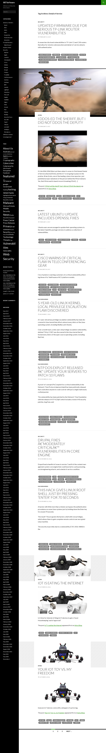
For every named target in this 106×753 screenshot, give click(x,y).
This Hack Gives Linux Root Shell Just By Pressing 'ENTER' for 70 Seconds (62, 493)
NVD (5, 104)
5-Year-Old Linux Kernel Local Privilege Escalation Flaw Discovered (62, 306)
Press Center (8, 220)
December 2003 (7, 644)
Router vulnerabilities (47, 57)
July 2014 (5, 395)
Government (7, 187)
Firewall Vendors (8, 42)
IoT (78, 196)
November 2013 (7, 415)
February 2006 (7, 622)
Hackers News (43, 299)
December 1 (6, 659)
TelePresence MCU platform (69, 292)
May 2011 (6, 490)
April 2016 (6, 343)
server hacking (71, 357)
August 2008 (6, 572)
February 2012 (7, 467)
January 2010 (7, 530)
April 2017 (6, 313)
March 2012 (6, 465)
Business (9, 156)
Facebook (6, 173)
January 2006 (7, 624)
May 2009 (6, 550)
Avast (5, 25)
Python (6, 112)
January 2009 (7, 559)
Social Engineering (46, 481)
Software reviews (8, 134)
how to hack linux (71, 352)
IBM (5, 85)
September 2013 (7, 420)
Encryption (7, 170)
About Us (8, 148)
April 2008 (6, 582)
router (82, 54)
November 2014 (7, 385)
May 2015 (6, 371)
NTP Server (62, 421)
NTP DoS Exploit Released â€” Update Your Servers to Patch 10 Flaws (62, 371)
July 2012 (5, 455)
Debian (6, 65)
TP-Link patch (61, 57)
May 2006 (6, 614)
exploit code (44, 419)
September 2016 (7, 331)
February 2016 (7, 348)
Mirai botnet (44, 722)
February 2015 (7, 378)
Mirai (55, 198)
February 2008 (7, 587)
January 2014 (7, 410)
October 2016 (7, 328)
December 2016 (7, 323)
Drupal (61, 479)
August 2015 (6, 363)
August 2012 (6, 453)
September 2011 (7, 480)
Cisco (41, 239)
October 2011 (7, 477)
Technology (44, 635)
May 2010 (6, 520)
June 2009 (6, 547)
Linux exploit (74, 546)
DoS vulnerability (70, 417)
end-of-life (62, 289)
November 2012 (7, 445)
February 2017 (7, 318)
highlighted (6, 195)
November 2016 (7, 326)
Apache (6, 52)
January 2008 (7, 589)
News (6, 214)
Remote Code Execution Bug (49, 292)
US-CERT (6, 127)
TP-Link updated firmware (48, 59)
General (8, 181)
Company (5, 158)
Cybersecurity (8, 166)
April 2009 (6, 552)
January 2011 (7, 500)
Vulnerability (44, 359)
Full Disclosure (8, 77)
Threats (53, 635)
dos (54, 289)
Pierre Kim (56, 54)
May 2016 (6, 341)
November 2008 (7, 564)
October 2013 (7, 418)
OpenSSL (74, 239)
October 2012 (7, 448)
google (5, 184)
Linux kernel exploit (68, 354)
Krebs (82, 720)
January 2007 (7, 607)
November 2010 (7, 505)
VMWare (6, 129)
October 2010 (7, 507)
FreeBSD (6, 75)
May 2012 (6, 460)
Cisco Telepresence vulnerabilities (62, 287)
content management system (68, 476)
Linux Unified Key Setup (58, 549)
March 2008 (6, 584)
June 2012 (6, 458)
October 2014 (7, 388)
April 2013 (6, 433)
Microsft (6, 94)
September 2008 (7, 569)
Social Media (10, 234)
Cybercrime (8, 163)
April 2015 (6, 373)
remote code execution (70, 54)
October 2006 (7, 612)
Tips (11, 240)
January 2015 (7, 380)
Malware (8, 202)
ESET (5, 32)
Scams (12, 229)
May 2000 (6, 656)
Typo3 (5, 122)
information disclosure (59, 546)
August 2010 (6, 512)
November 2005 (7, 627)
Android (6, 151)
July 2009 (5, 545)
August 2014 (6, 393)
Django (6, 67)
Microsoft (6, 206)
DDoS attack (44, 417)
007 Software (9, 2)
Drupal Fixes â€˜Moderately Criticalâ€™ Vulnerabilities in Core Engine (59, 447)
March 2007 (6, 604)
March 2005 (6, 637)
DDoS (59, 196)
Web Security (44, 62)
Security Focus (8, 117)
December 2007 (7, 592)
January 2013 (7, 440)
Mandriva (6, 92)
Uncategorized (7, 137)
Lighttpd (6, 90)
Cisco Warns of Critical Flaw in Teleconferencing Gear (62, 261)
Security (41, 22)
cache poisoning (45, 476)
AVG (5, 27)
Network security (68, 419)
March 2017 (6, 316)
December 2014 (7, 383)
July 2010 (5, 515)
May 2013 (6, 430)
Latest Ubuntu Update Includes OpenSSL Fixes (58, 216)
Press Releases (9, 223)
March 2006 (6, 619)
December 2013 (7, 413)
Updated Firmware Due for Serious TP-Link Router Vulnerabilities (62, 29)
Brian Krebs (50, 196)
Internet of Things (66, 632)
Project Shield (55, 722)
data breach (7, 168)
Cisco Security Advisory (68, 284)
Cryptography (51, 239)
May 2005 (6, 634)
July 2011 (5, 485)
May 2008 (6, 579)
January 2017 (7, 321)
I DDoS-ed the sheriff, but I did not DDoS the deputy (62, 120)
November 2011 (7, 475)
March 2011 (6, 495)
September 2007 (7, 597)
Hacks (11, 193)
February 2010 (7, 527)
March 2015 (6, 375)
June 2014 (6, 398)
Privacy (7, 226)
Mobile (12, 206)
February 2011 (7, 497)
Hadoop (6, 82)
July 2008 (5, 574)
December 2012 (7, 443)
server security (44, 424)
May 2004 (6, 641)
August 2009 (6, 542)
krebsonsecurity (45, 198)
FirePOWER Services (75, 289)
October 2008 (7, 567)
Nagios (6, 97)
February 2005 (7, 639)
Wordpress (7, 132)
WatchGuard (7, 45)
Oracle (6, 107)
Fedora (6, 72)
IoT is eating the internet (61, 583)
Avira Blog (52, 189)
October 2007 (7, 594)
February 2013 (7, 438)
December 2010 (7, 502)
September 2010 (7, 510)
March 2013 (6, 435)
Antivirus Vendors (8, 22)
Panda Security (8, 37)
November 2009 (7, 535)
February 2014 (7, 408)
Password (11, 218)
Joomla (6, 87)
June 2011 (6, 487)
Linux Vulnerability (58, 357)
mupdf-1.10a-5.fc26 (8, 291)
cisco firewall (53, 284)
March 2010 (6, 525)
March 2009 (6, 554)
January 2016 (7, 351)
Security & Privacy (65, 198)
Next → (69, 731)
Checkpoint (7, 60)
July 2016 (5, 336)
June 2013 (6, 428)
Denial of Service (45, 54)
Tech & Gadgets (79, 198)
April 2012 (6, 463)
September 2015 (7, 361)
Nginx (5, 102)
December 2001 (7, 651)
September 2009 (7, 540)
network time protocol (48, 421)
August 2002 (6, 649)
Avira (40, 115)
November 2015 (7, 356)
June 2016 (6, 338)
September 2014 (7, 390)
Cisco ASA (43, 284)
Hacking (5, 190)
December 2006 (7, 609)
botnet (42, 196)
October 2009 (7, 537)
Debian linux (43, 544)
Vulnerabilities (81, 59)
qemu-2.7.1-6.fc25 (8, 293)
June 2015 (6, 368)
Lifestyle (11, 200)
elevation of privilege (71, 544)
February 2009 (7, 557)
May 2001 (6, 654)
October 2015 (7, 358)
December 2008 (7, 562)
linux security (44, 357)
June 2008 (6, 577)
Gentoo (6, 80)
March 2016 (6, 346)
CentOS (6, 57)
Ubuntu (82, 239)
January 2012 (7, 470)
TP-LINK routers (74, 57)
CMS (54, 476)
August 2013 (6, 423)
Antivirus (9, 154)
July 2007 (5, 599)
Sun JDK (6, 119)
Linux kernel (55, 354)
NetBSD (6, 99)
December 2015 (7, 353)
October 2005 (7, 629)
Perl (5, 109)
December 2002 (7, 646)
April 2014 (6, 403)
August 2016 (6, 333)
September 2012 (7, 450)
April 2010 (6, 522)
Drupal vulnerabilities (73, 479)
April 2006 (6, 617)
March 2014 (6, 405)
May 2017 (6, 311)
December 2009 (7, 532)
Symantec (7, 40)
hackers (70, 720)
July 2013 (5, 425)
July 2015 (5, 366)
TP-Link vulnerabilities (66, 59)
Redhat (6, 114)
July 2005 (5, 632)
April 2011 (6, 492)
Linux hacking (44, 354)
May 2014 (6, 400)
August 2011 (6, 482)
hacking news (57, 352)
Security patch (73, 421)
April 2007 (6, 602)
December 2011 (7, 472)
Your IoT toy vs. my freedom (55, 671)
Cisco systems (44, 287)
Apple (5, 55)
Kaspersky (7, 35)
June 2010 (6, 517)
